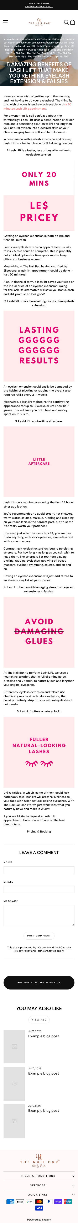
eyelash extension (42, 42)
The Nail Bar (18, 53)
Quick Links (38, 1194)
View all (38, 1019)
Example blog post (43, 1036)
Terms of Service (46, 950)
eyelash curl (23, 42)
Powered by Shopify (39, 1219)
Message (11, 901)
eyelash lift (60, 42)
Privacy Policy (22, 950)
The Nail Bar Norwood (40, 56)
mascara (43, 49)
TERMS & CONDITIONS (38, 1176)
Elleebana (10, 270)
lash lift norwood (27, 49)
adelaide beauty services (31, 39)
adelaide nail (56, 39)
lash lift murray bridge (50, 46)
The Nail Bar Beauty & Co (41, 53)
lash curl (20, 46)
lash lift (31, 46)
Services (38, 1185)
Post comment (39, 935)
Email (8, 881)
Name (8, 862)
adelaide (9, 39)
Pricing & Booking (39, 831)
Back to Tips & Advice (42, 982)
